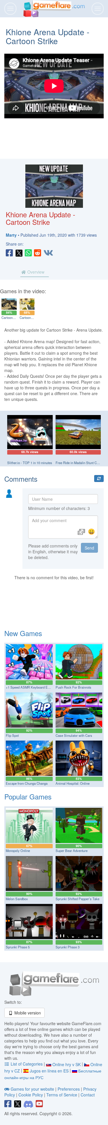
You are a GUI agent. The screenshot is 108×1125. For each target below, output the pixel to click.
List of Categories (27, 1064)
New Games (23, 633)
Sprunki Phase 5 (18, 947)
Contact (88, 1095)
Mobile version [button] (27, 1013)
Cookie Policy (30, 1095)
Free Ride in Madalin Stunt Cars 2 (80, 462)
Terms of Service (61, 1095)
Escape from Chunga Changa (27, 783)
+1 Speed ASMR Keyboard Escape (31, 687)
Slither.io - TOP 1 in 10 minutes (29, 462)
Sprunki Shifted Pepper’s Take (77, 898)
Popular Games (28, 796)
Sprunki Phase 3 (67, 947)
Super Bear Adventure (72, 850)
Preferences (69, 1089)
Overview (35, 272)
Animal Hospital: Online (73, 783)
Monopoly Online (18, 850)
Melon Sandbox (17, 898)
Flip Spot (12, 735)
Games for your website (32, 1089)
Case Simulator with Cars (74, 735)
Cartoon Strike (11, 317)
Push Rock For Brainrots (73, 687)
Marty (11, 235)
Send (89, 548)
